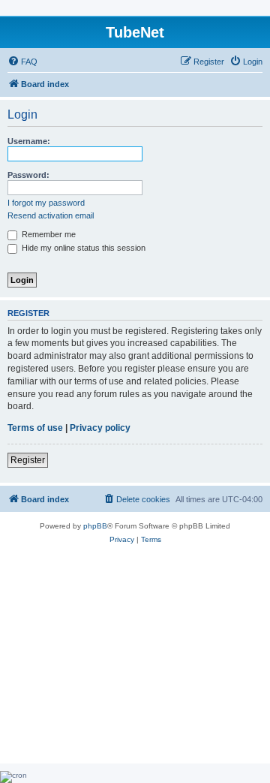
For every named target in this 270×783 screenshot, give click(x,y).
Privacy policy (100, 428)
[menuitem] (23, 62)
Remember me (48, 234)
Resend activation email (51, 215)
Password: (29, 174)
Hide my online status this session (83, 247)
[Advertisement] (135, 662)
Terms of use (35, 428)
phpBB (95, 526)
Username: (29, 141)
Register (27, 460)
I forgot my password (46, 202)
